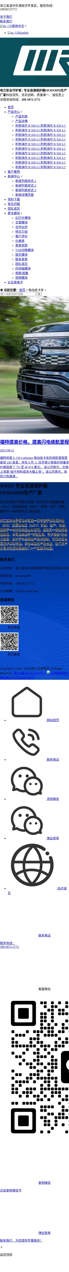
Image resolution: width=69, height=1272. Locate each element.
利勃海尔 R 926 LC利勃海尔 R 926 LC (40, 125)
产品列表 (21, 116)
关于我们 (6, 16)
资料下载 (14, 199)
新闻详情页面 (24, 194)
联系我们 (6, 21)
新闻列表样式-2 (25, 185)
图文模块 (21, 254)
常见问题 (14, 204)
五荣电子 (17, 282)
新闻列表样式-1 (25, 181)
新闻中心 (14, 176)
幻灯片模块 (23, 217)
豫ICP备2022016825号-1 (29, 673)
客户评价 (21, 236)
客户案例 (14, 171)
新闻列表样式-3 (25, 190)
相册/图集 (21, 273)
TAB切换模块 (24, 250)
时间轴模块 (23, 268)
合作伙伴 (21, 227)
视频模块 (21, 277)
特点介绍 (21, 231)
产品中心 (14, 111)
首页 (11, 107)
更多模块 (14, 213)
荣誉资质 (21, 245)
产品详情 (21, 121)
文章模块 (21, 222)
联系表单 (21, 259)
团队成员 (14, 208)
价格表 (20, 241)
